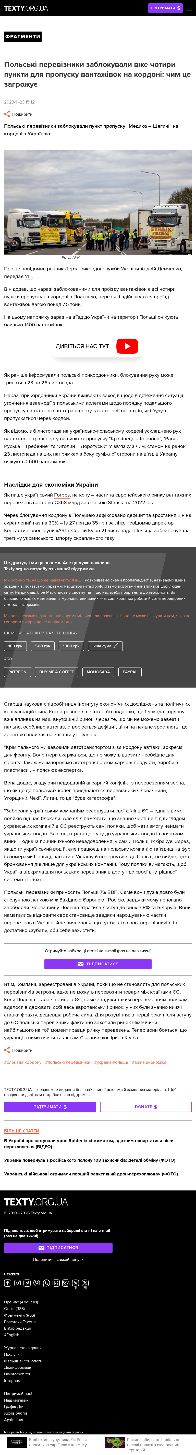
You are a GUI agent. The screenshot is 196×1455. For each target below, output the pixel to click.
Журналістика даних (23, 1347)
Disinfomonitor (17, 1374)
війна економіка (150, 1062)
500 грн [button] (42, 646)
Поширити (21, 114)
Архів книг (14, 1419)
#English (11, 1334)
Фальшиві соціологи (23, 1361)
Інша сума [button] (102, 646)
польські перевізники (69, 1062)
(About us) (29, 1302)
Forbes (62, 495)
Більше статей (21, 1131)
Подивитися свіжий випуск (58, 1259)
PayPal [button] (130, 672)
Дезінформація (18, 1367)
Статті (9, 1308)
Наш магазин (16, 1400)
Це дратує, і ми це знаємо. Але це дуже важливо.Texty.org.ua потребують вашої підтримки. (57, 566)
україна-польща (112, 1062)
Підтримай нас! (18, 1393)
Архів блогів (16, 1413)
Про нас (11, 1302)
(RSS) (20, 1308)
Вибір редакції (17, 1328)
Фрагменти (14, 1315)
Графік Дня (14, 1406)
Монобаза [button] (98, 672)
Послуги (12, 1354)
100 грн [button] (15, 646)
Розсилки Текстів (20, 1322)
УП (28, 276)
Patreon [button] (17, 672)
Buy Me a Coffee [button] (56, 672)
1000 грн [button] (71, 646)
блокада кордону (24, 1062)
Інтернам (12, 1380)
